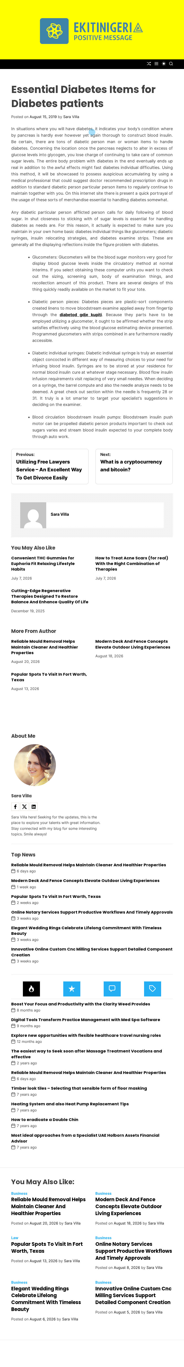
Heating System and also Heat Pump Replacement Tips (70, 1104)
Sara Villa (71, 116)
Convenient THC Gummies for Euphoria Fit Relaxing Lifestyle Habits (43, 563)
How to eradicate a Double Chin (44, 1119)
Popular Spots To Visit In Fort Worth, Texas (49, 677)
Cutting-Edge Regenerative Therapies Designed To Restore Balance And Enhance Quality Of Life (49, 596)
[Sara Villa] (33, 515)
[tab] (31, 988)
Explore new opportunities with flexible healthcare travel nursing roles (86, 1035)
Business (19, 1193)
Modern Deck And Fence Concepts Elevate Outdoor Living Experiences (132, 644)
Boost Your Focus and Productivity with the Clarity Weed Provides (80, 1004)
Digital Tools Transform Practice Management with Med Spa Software (85, 1019)
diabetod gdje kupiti (81, 314)
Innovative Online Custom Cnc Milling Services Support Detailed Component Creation (133, 1295)
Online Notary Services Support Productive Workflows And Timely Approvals (92, 912)
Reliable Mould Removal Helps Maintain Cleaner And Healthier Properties (44, 646)
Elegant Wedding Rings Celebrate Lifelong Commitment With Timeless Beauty (46, 1299)
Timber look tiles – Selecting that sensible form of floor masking (79, 1088)
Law (14, 1237)
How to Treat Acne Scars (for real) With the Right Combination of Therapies (131, 563)
